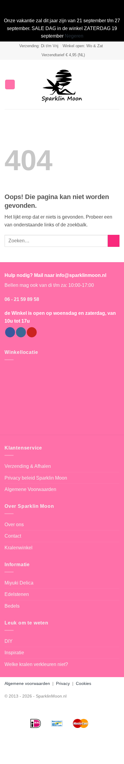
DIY (9, 641)
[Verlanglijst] (96, 84)
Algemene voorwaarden (27, 683)
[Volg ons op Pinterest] (32, 332)
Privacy (63, 683)
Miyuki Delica (19, 582)
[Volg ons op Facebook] (10, 332)
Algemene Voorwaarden (30, 489)
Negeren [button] (74, 35)
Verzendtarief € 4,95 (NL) (63, 55)
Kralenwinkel (19, 547)
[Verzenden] (113, 241)
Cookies (83, 683)
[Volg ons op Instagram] (21, 332)
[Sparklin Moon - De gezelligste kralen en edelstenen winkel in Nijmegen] (62, 84)
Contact (13, 535)
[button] (10, 85)
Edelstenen (17, 594)
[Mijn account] (106, 84)
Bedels (12, 606)
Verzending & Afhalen (28, 466)
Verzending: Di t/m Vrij (38, 46)
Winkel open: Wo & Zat (83, 46)
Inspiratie (14, 652)
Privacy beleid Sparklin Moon (36, 477)
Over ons (14, 524)
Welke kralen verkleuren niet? (36, 664)
